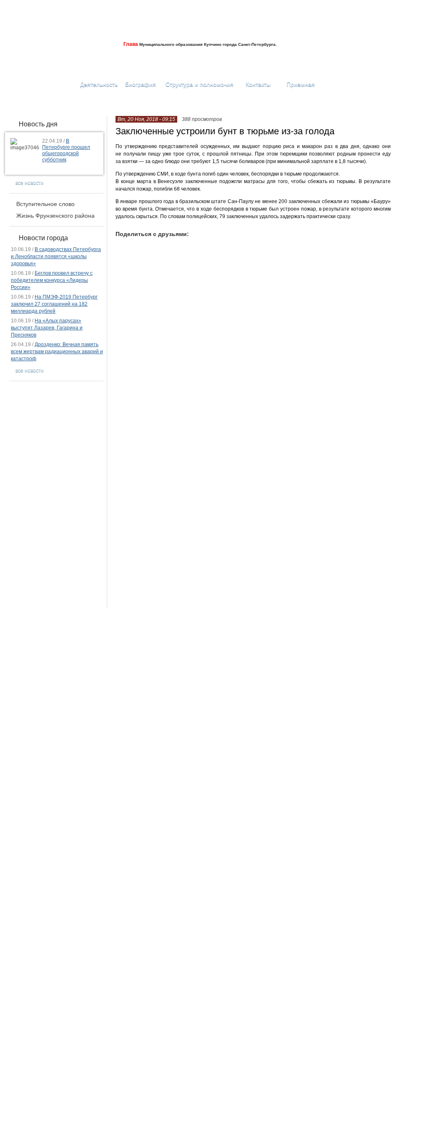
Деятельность (99, 84)
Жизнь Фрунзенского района (55, 215)
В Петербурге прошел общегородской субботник (66, 150)
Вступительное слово (45, 204)
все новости (29, 183)
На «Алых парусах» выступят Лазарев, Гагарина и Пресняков (47, 328)
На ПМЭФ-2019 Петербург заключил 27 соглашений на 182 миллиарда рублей (54, 304)
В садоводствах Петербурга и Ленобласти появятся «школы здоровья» (56, 256)
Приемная (300, 84)
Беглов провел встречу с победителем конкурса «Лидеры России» (52, 280)
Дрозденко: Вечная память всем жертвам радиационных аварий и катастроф (57, 352)
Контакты (258, 84)
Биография (140, 84)
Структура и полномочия (200, 84)
